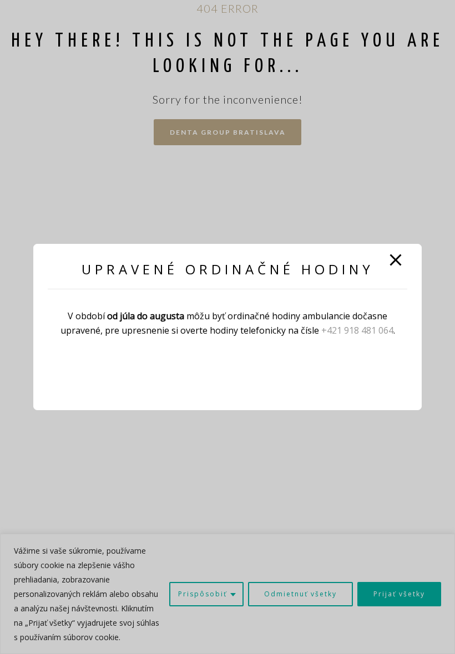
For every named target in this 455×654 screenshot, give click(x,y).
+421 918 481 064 (357, 330)
